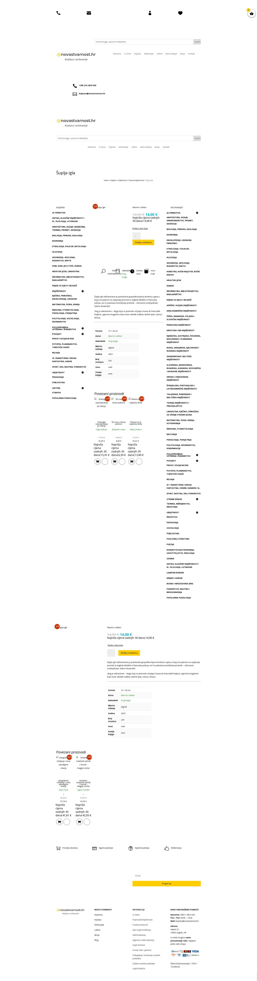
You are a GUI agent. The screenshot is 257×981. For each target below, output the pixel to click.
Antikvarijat (149, 54)
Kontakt (191, 54)
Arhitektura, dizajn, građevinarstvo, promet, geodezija (180, 220)
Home (106, 180)
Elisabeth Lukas (118, 429)
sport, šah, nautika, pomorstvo (69, 367)
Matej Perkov (135, 429)
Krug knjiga (113, 341)
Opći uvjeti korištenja (142, 930)
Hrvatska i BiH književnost (180, 330)
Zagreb (170, 558)
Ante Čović (63, 789)
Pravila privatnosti (140, 924)
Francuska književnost (179, 325)
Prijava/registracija (163, 12)
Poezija (170, 544)
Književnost (122, 180)
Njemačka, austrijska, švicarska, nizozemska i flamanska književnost (184, 339)
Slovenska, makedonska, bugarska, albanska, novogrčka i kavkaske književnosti (184, 368)
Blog (96, 940)
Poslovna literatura (178, 539)
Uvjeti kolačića (139, 968)
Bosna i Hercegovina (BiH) (180, 583)
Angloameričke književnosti (181, 311)
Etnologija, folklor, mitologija (69, 246)
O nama (127, 54)
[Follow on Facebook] (71, 41)
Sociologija (173, 528)
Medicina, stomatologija (180, 428)
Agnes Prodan (83, 789)
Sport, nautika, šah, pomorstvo (184, 493)
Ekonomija (57, 241)
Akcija (182, 54)
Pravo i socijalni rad (63, 338)
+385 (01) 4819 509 (87, 85)
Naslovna (117, 54)
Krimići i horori (174, 578)
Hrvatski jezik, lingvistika (65, 271)
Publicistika (58, 382)
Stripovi (56, 392)
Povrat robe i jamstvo (142, 950)
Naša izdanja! (171, 54)
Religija (56, 352)
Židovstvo (172, 517)
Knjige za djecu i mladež (64, 285)
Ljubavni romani (175, 572)
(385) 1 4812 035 (187, 914)
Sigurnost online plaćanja (143, 940)
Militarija (172, 434)
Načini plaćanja (139, 935)
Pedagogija (58, 377)
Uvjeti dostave (139, 945)
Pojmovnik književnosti (142, 919)
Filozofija (57, 252)
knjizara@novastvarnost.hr (106, 12)
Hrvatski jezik (174, 280)
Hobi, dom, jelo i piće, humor (67, 266)
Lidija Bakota (101, 429)
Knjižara (137, 54)
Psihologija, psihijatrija (179, 439)
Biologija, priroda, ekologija (67, 235)
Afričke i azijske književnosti (181, 305)
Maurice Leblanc (140, 207)
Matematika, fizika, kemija (66, 304)
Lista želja (189, 12)
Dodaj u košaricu (143, 242)
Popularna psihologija (64, 398)
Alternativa (58, 212)
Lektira (159, 54)
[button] (148, 228)
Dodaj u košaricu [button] (98, 461)
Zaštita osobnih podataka (144, 963)
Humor (170, 285)
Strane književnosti (136, 180)
